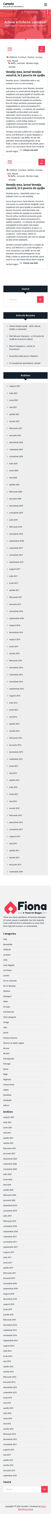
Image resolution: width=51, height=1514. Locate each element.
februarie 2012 (15, 815)
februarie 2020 (15, 492)
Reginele (7, 1079)
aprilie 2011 (14, 850)
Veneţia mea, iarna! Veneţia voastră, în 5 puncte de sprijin (25, 73)
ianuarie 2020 (15, 499)
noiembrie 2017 (16, 548)
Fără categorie (9, 1017)
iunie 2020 (13, 470)
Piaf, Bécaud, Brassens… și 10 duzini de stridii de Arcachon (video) (26, 337)
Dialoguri (7, 996)
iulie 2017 (13, 576)
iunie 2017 (13, 583)
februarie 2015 (15, 660)
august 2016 (14, 625)
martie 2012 (14, 808)
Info (9, 61)
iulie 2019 (13, 520)
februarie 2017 (15, 597)
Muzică (6, 1053)
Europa (39, 57)
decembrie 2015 (16, 632)
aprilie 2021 (14, 414)
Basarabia (7, 944)
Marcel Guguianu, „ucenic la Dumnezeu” (22, 347)
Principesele (8, 1059)
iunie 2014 (13, 710)
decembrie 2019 (16, 506)
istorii (5, 1032)
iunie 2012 (13, 794)
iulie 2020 (13, 463)
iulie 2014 (13, 703)
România (7, 1095)
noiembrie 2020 (16, 449)
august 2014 (14, 696)
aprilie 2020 (14, 484)
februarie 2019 (15, 527)
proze (5, 1069)
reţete (6, 1090)
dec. (42, 49)
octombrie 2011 (16, 829)
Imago (6, 1022)
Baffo (13, 63)
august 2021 (14, 386)
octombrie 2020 (16, 456)
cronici (6, 975)
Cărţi (5, 960)
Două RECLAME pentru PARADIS (23, 356)
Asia (5, 939)
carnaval (21, 63)
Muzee (15, 61)
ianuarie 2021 (15, 435)
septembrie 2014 (16, 689)
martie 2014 (14, 731)
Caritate (6, 955)
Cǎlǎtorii (13, 57)
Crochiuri (22, 57)
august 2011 (14, 836)
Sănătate (7, 1100)
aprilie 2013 (14, 780)
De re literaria (9, 986)
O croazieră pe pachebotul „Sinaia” (25, 363)
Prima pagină (11, 25)
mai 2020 (13, 477)
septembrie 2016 (16, 618)
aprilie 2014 (14, 724)
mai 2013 (13, 773)
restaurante (8, 1084)
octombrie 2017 (16, 555)
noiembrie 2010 (16, 871)
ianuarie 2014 (15, 745)
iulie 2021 (13, 393)
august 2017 (14, 569)
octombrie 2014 (16, 681)
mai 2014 (13, 717)
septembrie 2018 (16, 541)
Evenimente (8, 1012)
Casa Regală (8, 965)
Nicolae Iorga (32, 63)
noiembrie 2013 (16, 759)
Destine (30, 57)
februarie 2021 (15, 428)
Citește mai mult (30, 150)
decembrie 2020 (16, 442)
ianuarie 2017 (15, 604)
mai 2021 (13, 407)
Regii (5, 1074)
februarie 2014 (15, 738)
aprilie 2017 (14, 590)
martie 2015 (14, 653)
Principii (6, 1064)
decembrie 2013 (16, 752)
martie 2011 (14, 857)
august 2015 (14, 639)
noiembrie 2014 (16, 674)
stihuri (6, 1105)
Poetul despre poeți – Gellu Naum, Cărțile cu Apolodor (25, 327)
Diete (5, 1001)
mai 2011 (13, 843)
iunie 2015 (13, 646)
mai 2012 (13, 801)
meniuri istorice (10, 1038)
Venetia (12, 67)
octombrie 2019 (16, 513)
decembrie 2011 (16, 822)
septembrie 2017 (16, 562)
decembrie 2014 (16, 667)
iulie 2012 (13, 787)
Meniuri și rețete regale (13, 1043)
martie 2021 (14, 421)
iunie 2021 (13, 400)
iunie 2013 (13, 766)
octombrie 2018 (16, 534)
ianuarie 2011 (15, 864)
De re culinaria (10, 981)
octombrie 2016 (16, 611)
